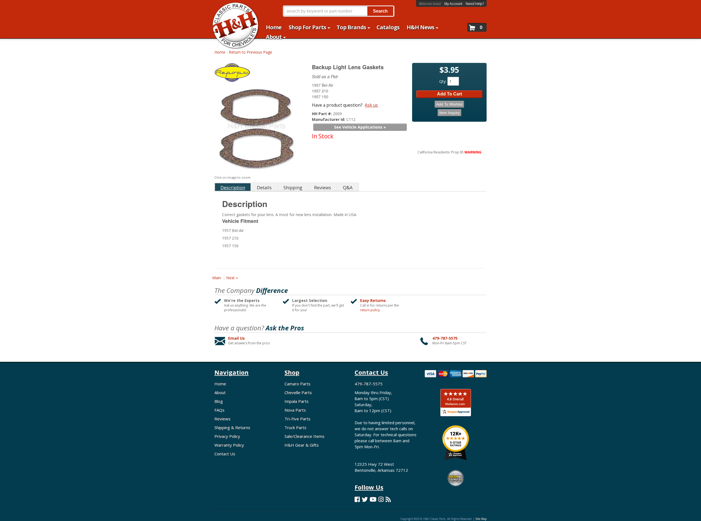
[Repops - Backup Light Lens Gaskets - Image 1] (256, 129)
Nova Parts (295, 410)
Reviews (222, 418)
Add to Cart (449, 94)
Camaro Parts (298, 383)
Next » (232, 277)
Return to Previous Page (250, 52)
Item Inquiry (449, 112)
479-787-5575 (445, 338)
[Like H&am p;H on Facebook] (357, 499)
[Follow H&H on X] (365, 499)
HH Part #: (322, 113)
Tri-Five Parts (298, 418)
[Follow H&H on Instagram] (381, 499)
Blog (218, 401)
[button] (338, 11)
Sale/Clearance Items (304, 436)
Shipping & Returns (232, 427)
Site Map (481, 519)
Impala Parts (297, 401)
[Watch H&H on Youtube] (373, 499)
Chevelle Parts (298, 392)
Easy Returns (373, 300)
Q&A (348, 187)
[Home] (232, 7)
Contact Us (224, 453)
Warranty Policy (229, 445)
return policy (370, 310)
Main (216, 277)
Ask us (371, 105)
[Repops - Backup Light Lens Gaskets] (257, 74)
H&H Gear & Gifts (302, 445)
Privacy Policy (227, 436)
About (220, 392)
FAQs (219, 410)
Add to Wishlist (449, 104)
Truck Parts (295, 427)
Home (219, 52)
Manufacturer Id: (329, 119)
